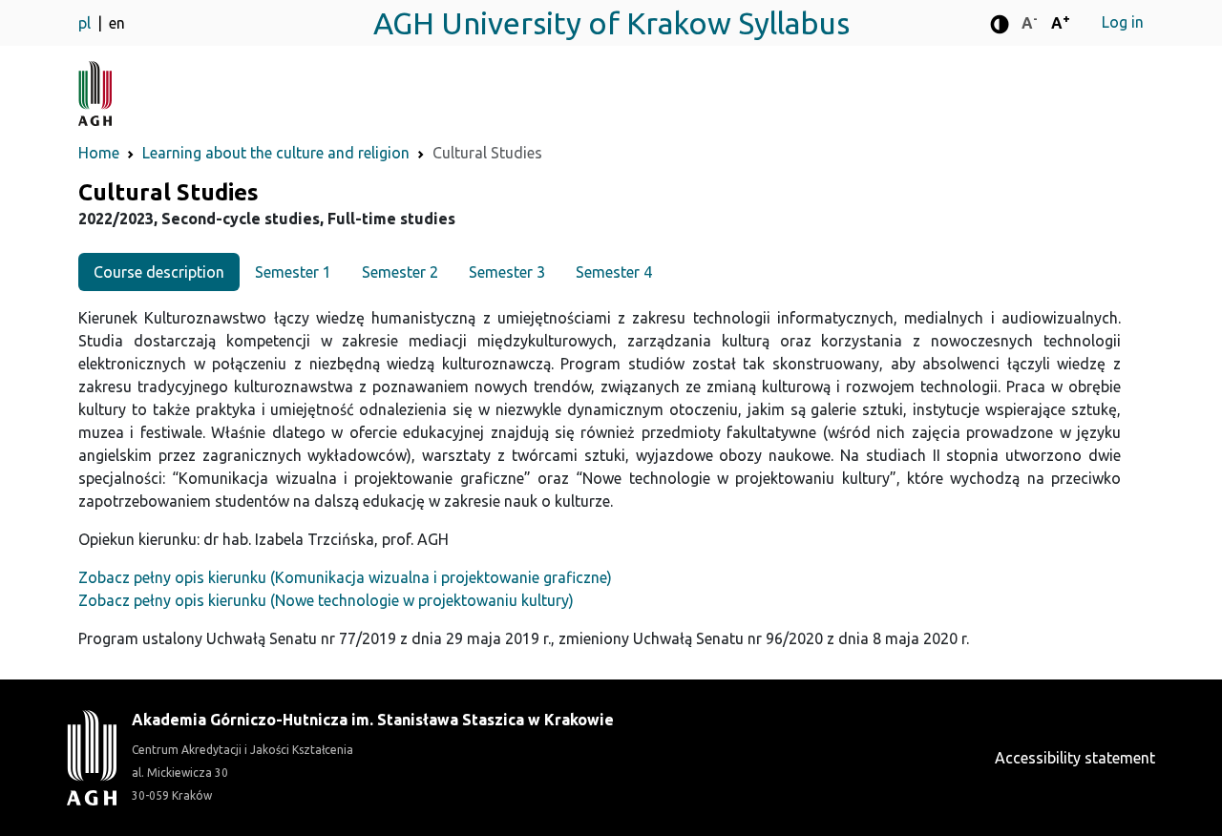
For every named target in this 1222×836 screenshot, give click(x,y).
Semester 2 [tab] (400, 272)
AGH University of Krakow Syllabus (611, 23)
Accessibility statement (1075, 757)
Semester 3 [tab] (507, 272)
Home (98, 152)
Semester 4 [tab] (614, 272)
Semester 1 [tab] (293, 272)
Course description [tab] (159, 272)
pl (86, 22)
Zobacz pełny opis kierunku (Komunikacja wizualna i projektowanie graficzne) (345, 577)
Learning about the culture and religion (276, 152)
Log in (1123, 22)
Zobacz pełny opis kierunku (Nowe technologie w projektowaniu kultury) (326, 600)
